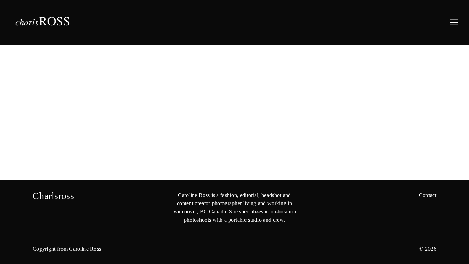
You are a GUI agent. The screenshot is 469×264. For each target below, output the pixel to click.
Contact (427, 195)
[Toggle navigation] (454, 22)
